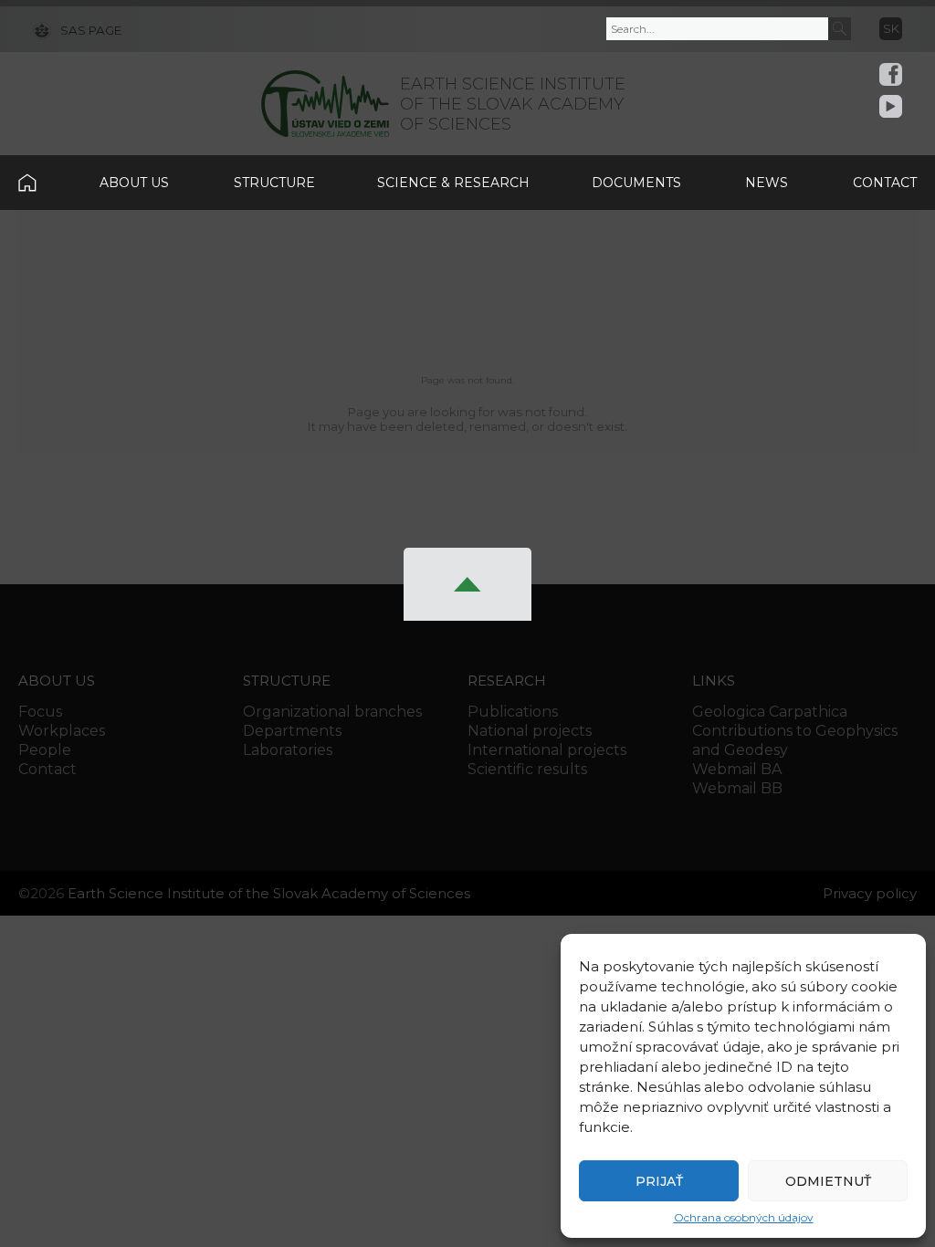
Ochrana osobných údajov (744, 1217)
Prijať (659, 1181)
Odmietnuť (828, 1181)
